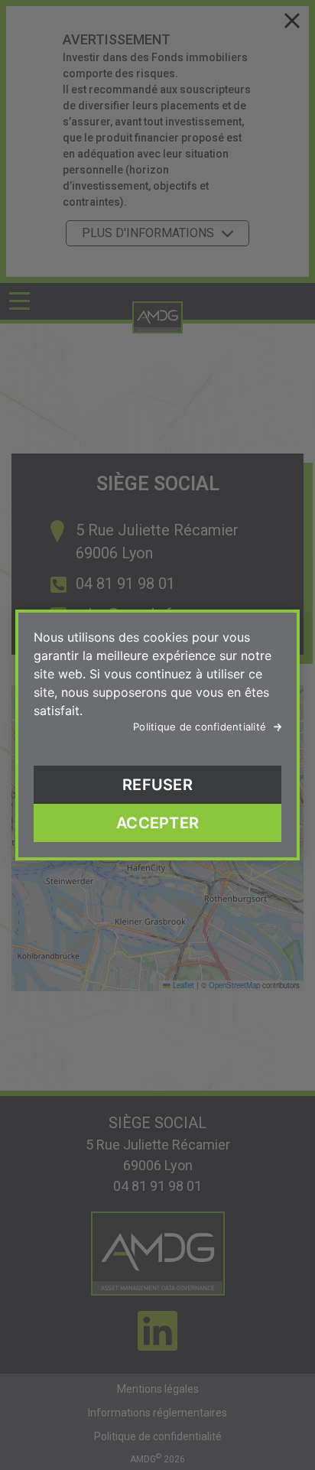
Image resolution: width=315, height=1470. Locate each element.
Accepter (157, 823)
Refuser (157, 785)
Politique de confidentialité (199, 726)
